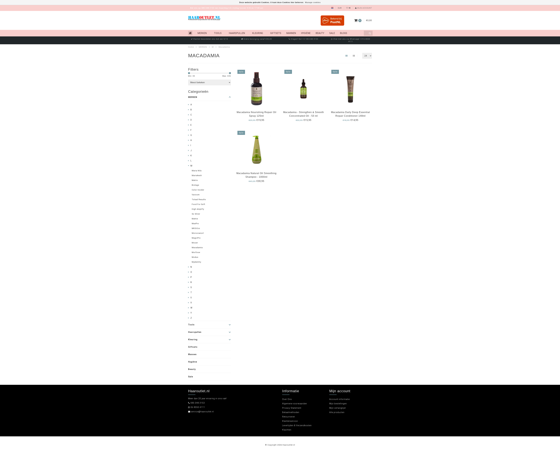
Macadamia (197, 247)
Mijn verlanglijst (337, 408)
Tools (218, 33)
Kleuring (257, 33)
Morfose (196, 252)
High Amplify (198, 209)
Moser (195, 243)
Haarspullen (237, 33)
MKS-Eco (196, 228)
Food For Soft (198, 204)
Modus (195, 257)
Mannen (291, 33)
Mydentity (196, 262)
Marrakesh (197, 175)
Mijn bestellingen (338, 403)
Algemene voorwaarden (294, 403)
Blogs (343, 33)
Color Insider (198, 190)
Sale (332, 33)
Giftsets (275, 33)
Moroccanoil (198, 233)
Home (191, 47)
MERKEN (202, 33)
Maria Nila (197, 171)
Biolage (195, 185)
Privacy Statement (291, 408)
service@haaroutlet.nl (202, 411)
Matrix (195, 180)
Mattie (195, 219)
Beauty (320, 33)
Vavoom (196, 195)
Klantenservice (290, 421)
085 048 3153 (197, 403)
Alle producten (336, 412)
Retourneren (288, 417)
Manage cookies (313, 2)
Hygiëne (305, 33)
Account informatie (339, 399)
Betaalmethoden (290, 412)
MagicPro (196, 238)
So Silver (196, 214)
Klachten (286, 430)
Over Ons (287, 399)
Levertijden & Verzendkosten (297, 425)
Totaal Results (199, 199)
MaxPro (195, 223)
